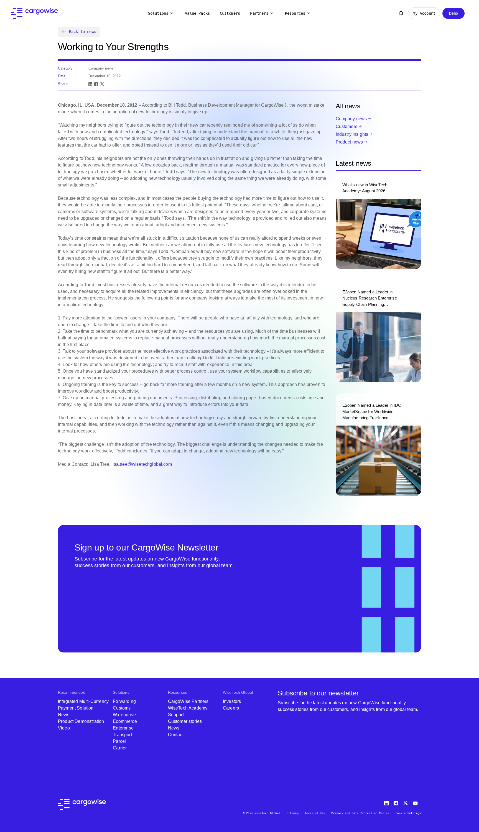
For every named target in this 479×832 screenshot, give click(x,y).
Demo (453, 13)
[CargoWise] (34, 13)
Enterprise (123, 728)
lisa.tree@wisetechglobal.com (141, 464)
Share (63, 84)
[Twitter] (406, 802)
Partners (259, 13)
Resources (295, 13)
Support (176, 714)
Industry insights (352, 134)
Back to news (82, 31)
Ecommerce (125, 721)
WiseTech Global (238, 692)
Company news (351, 118)
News (64, 714)
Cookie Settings (408, 813)
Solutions (158, 13)
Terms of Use (315, 813)
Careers (231, 708)
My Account (424, 13)
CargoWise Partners (188, 701)
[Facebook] (96, 84)
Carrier (120, 748)
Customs (122, 708)
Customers (230, 13)
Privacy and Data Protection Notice (360, 813)
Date (62, 76)
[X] (102, 84)
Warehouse (124, 714)
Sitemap (293, 813)
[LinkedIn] (90, 84)
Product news (349, 142)
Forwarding (124, 701)
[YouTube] (416, 802)
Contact (176, 734)
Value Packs (197, 13)
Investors (232, 701)
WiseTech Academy (188, 708)
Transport (122, 734)
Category (65, 68)
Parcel (119, 741)
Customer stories (185, 721)
